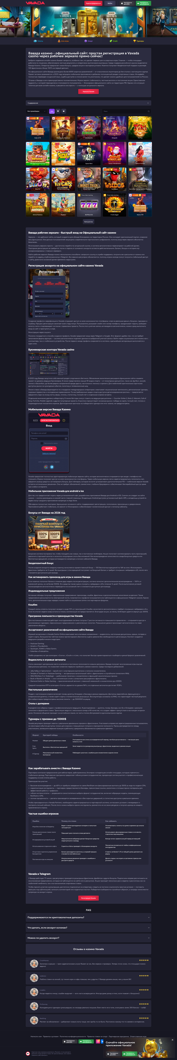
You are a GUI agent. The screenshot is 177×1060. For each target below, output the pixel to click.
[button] (2, 22)
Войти (110, 3)
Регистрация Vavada (88, 898)
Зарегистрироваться (93, 3)
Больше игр (88, 222)
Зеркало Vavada (88, 91)
